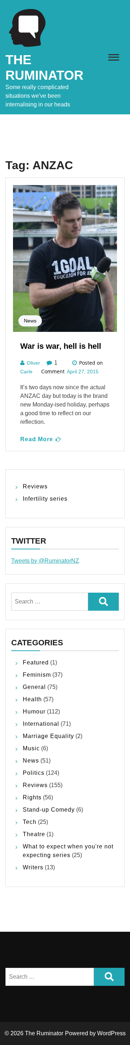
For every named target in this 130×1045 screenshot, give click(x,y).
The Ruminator (44, 1033)
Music (31, 748)
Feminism (37, 675)
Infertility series (45, 499)
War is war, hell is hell (60, 346)
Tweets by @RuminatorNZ (45, 561)
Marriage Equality (48, 736)
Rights (32, 797)
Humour (34, 711)
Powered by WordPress (95, 1033)
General (34, 687)
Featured (36, 662)
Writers (33, 867)
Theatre (34, 834)
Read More (36, 439)
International (41, 724)
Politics (33, 773)
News (30, 321)
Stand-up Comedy (49, 810)
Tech (29, 822)
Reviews (35, 486)
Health (32, 699)
